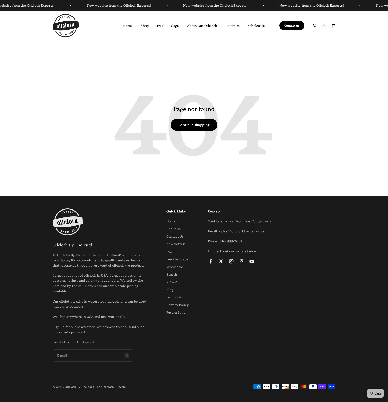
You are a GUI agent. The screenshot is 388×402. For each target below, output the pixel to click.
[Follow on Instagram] (231, 261)
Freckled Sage (168, 25)
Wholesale (256, 25)
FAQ (169, 251)
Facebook (173, 297)
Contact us (291, 25)
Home (128, 25)
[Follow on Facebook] (210, 261)
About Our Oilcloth (202, 25)
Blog (169, 289)
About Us (232, 25)
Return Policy (176, 312)
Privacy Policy (177, 304)
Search (171, 274)
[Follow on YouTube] (252, 261)
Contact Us (175, 236)
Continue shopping (194, 124)
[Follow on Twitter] (221, 261)
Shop (145, 25)
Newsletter (175, 243)
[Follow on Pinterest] (241, 261)
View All (173, 281)
